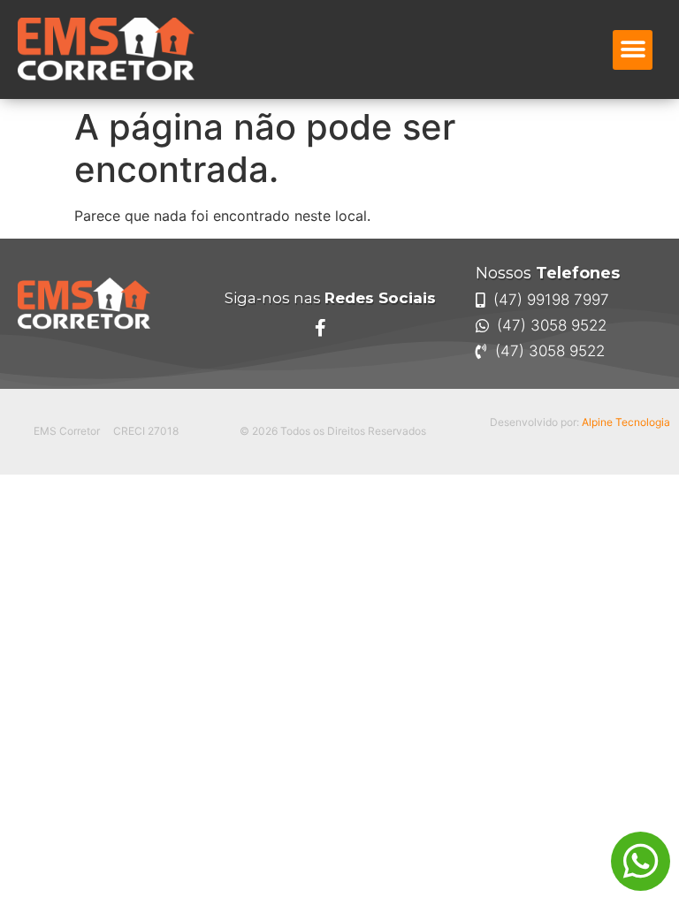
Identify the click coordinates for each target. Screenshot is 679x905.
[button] (632, 50)
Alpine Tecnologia (626, 422)
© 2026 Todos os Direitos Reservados (333, 430)
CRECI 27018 (146, 430)
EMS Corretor (67, 430)
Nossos (548, 273)
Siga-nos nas (330, 298)
